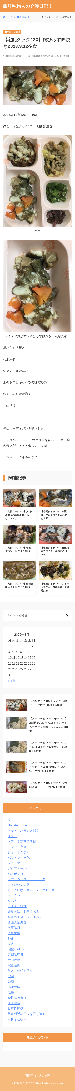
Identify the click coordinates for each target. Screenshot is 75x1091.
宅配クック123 (62, 56)
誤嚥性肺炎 (15, 1008)
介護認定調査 (17, 922)
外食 (11, 938)
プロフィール (17, 868)
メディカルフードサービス (26, 879)
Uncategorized (18, 825)
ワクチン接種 (17, 906)
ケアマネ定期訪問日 (22, 841)
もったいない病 (19, 884)
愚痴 (11, 981)
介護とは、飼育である (23, 911)
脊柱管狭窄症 (17, 997)
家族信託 (14, 965)
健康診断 (14, 927)
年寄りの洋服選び (20, 970)
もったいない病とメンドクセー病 (31, 890)
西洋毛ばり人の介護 (37, 1075)
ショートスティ (19, 852)
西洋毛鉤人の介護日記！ (28, 6)
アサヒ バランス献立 (23, 830)
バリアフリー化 (19, 857)
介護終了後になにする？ (25, 917)
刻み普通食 (37, 56)
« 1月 (11, 680)
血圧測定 (14, 1003)
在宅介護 (48, 56)
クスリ (12, 836)
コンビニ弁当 (17, 847)
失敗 (11, 944)
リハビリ (14, 900)
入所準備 (14, 933)
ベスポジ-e (15, 873)
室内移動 (14, 960)
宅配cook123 (17, 949)
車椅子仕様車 (17, 1019)
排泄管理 (14, 987)
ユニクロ (14, 895)
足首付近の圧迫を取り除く (26, 1014)
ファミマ (14, 863)
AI (9, 820)
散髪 (11, 992)
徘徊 (11, 976)
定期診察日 (15, 954)
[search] (67, 615)
